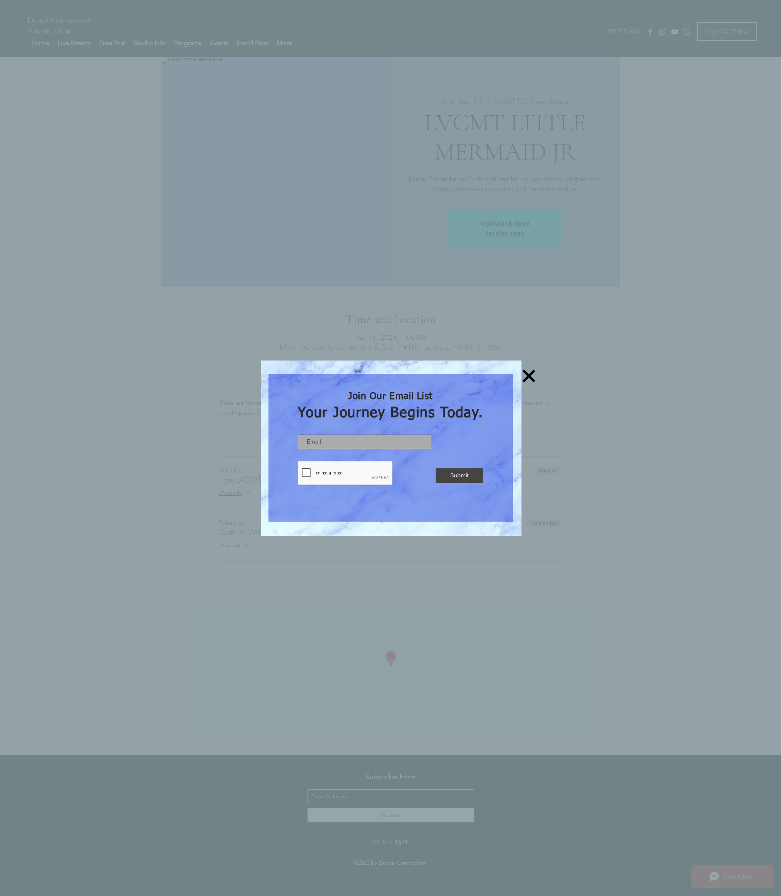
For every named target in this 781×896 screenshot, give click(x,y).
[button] (528, 375)
